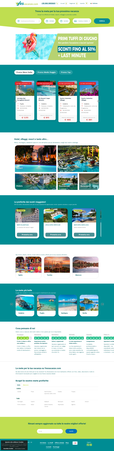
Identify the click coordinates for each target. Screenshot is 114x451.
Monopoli (60, 401)
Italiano (95, 3)
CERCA (102, 21)
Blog (67, 442)
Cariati (19, 391)
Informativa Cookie (20, 448)
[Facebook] (88, 445)
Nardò (73, 401)
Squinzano (61, 404)
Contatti (48, 447)
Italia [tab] (18, 385)
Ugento (73, 404)
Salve (32, 404)
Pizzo (32, 391)
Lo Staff (50, 442)
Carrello (82, 3)
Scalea (60, 391)
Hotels (19, 186)
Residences (64, 186)
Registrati (72, 3)
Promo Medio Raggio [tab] (47, 72)
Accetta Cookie (8, 448)
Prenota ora (27, 235)
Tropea (73, 391)
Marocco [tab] (25, 385)
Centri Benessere (86, 185)
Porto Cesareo (21, 404)
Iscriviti (71, 431)
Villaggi (63, 168)
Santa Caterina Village (65, 99)
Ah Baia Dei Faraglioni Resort (23, 99)
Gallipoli (46, 401)
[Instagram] (91, 445)
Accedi (62, 3)
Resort (19, 168)
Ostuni (87, 401)
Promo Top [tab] (66, 72)
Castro (33, 401)
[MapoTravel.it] (27, 3)
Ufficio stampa (59, 442)
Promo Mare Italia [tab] (24, 72)
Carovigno (20, 401)
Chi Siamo (43, 442)
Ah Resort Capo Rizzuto (44, 99)
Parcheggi (56, 447)
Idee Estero (21, 251)
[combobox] (28, 21)
